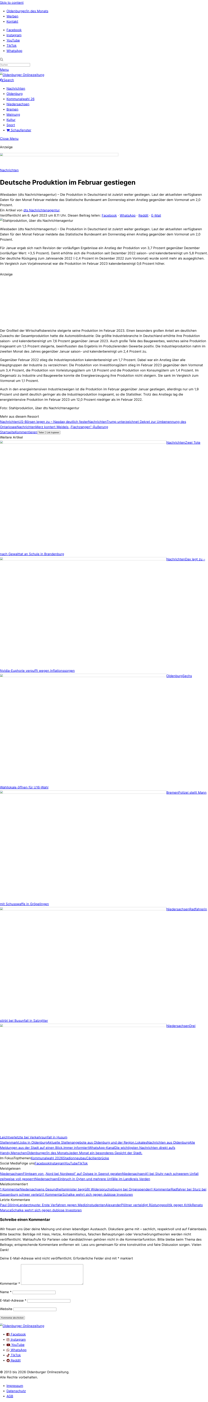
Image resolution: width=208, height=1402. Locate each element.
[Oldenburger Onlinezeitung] (22, 1326)
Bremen (12, 109)
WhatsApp (14, 51)
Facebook (14, 30)
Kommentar (10, 1284)
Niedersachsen (17, 104)
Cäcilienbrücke (97, 1158)
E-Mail (156, 215)
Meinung (13, 114)
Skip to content (12, 3)
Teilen (41, 432)
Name (6, 1292)
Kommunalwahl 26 (20, 99)
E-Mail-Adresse (13, 1300)
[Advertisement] (104, 302)
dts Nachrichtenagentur (41, 210)
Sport (10, 125)
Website (6, 1309)
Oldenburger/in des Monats (27, 11)
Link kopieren (53, 432)
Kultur (10, 120)
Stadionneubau (74, 1158)
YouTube (13, 40)
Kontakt (12, 21)
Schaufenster (20, 130)
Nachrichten (15, 88)
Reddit (143, 215)
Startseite (7, 432)
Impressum (14, 1386)
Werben (12, 16)
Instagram (13, 35)
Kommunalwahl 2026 (47, 1158)
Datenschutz (16, 1391)
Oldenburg (14, 94)
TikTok (11, 46)
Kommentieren (26, 432)
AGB (9, 1396)
